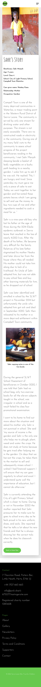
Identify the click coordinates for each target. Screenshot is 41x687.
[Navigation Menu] (37, 4)
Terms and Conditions (13, 644)
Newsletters (8, 632)
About (5, 620)
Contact (6, 656)
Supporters (8, 650)
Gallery (6, 626)
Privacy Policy (9, 638)
